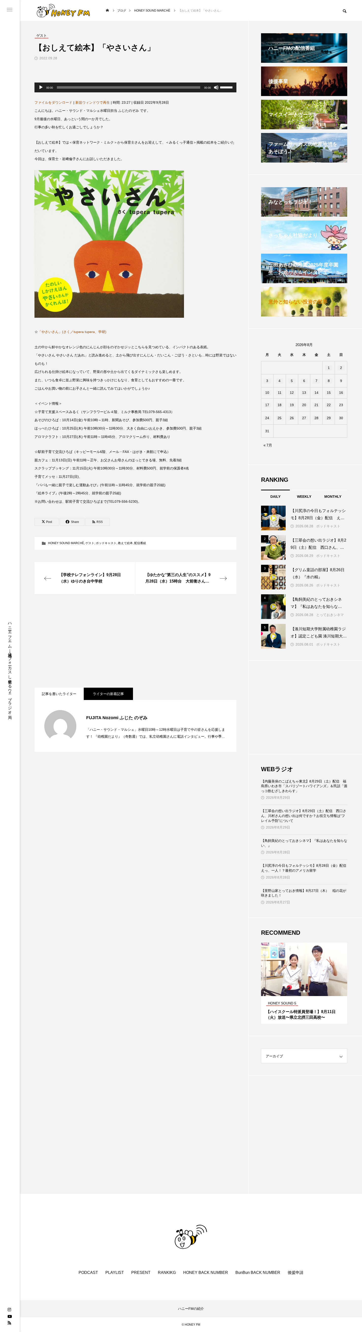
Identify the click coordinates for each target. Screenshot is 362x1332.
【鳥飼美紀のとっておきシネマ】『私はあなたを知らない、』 (304, 843)
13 (304, 393)
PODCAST (88, 1272)
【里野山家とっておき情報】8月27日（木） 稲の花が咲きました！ (303, 893)
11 (279, 393)
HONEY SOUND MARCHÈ (66, 543)
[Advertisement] (135, 640)
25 (279, 418)
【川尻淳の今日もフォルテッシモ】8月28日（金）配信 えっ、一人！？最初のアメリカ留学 (304, 868)
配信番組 (140, 543)
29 (329, 418)
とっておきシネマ (330, 615)
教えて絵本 (125, 543)
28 (316, 418)
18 (279, 405)
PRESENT (140, 1272)
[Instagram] (9, 1310)
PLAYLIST (114, 1272)
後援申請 (295, 1272)
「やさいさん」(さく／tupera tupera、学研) (72, 332)
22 (329, 405)
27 (304, 418)
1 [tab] (299, 991)
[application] (135, 87)
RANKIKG (167, 1272)
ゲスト (89, 543)
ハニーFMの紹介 (191, 1309)
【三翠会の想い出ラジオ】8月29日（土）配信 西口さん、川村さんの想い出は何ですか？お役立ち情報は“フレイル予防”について (303, 815)
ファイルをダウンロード (53, 102)
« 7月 (267, 445)
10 (267, 393)
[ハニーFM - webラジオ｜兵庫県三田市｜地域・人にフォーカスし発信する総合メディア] (63, 10)
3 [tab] (308, 991)
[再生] (40, 87)
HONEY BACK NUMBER (205, 1272)
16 (341, 393)
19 (292, 405)
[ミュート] (216, 87)
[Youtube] (9, 1316)
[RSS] (9, 1323)
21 (316, 405)
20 (304, 405)
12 (292, 393)
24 (267, 418)
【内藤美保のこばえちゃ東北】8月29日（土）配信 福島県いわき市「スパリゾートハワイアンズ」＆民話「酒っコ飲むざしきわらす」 (304, 786)
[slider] (227, 87)
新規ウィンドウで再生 (92, 102)
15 (329, 393)
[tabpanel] (304, 983)
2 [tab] (304, 991)
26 (292, 418)
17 (267, 405)
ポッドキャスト (106, 543)
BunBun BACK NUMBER (257, 1272)
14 (316, 393)
